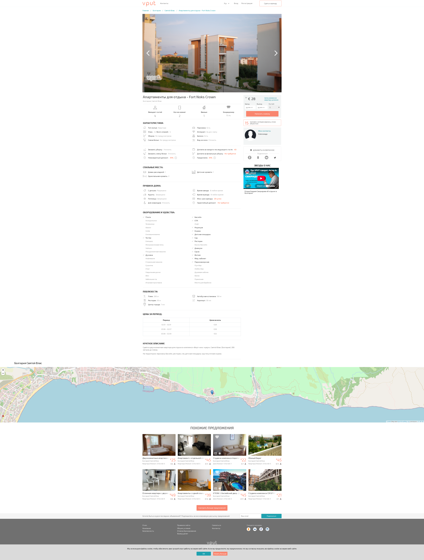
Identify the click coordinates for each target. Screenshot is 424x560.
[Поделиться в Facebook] (249, 159)
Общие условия (183, 528)
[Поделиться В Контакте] (266, 159)
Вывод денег (182, 533)
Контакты (164, 3)
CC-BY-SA (420, 421)
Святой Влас (170, 10)
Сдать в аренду (270, 3)
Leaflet (389, 421)
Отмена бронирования (186, 531)
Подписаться (271, 516)
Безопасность (148, 531)
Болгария (157, 10)
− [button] (3, 373)
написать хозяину (262, 114)
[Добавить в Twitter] (275, 159)
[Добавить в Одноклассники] (258, 159)
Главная (145, 10)
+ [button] (3, 370)
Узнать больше (220, 554)
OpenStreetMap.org (403, 421)
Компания (146, 528)
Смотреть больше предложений (212, 508)
